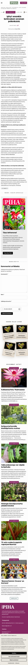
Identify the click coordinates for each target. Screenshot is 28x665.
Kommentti (4, 274)
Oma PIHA (17, 29)
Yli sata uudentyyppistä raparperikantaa (11, 543)
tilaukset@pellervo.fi (7, 626)
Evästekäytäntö (11, 663)
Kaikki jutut (14, 598)
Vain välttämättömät (14, 656)
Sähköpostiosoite (6, 301)
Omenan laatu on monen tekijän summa (9, 337)
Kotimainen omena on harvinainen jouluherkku (8, 354)
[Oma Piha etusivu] (14, 3)
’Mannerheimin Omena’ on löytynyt (12, 582)
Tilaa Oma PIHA (8, 253)
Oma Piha (3, 7)
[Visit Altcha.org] (19, 309)
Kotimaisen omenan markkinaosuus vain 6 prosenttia (22, 353)
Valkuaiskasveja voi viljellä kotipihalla (12, 466)
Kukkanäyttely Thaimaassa (13, 390)
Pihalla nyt (8, 7)
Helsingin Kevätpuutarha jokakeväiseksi (12, 505)
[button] (2, 3)
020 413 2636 (5, 623)
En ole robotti (8, 309)
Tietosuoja (17, 663)
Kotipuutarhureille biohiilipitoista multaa (10, 427)
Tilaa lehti (23, 3)
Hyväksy (14, 653)
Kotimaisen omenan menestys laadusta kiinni (21, 336)
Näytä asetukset (14, 660)
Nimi (2, 294)
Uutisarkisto (15, 7)
